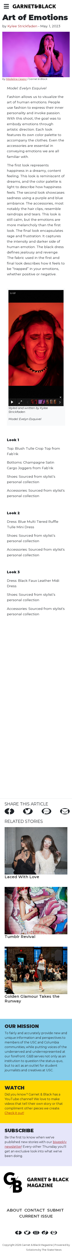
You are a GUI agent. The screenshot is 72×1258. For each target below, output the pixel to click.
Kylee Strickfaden (22, 26)
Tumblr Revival (20, 936)
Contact (34, 1210)
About (14, 1210)
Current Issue (36, 1216)
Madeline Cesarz (16, 79)
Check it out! (14, 1113)
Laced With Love (22, 877)
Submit (55, 1210)
